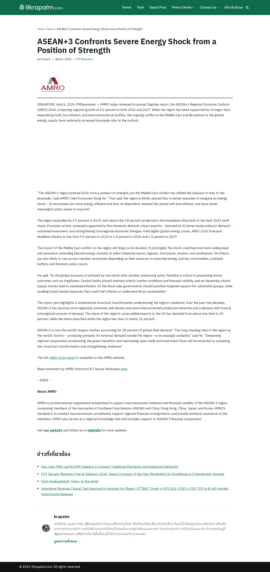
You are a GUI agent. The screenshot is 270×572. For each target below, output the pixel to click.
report (62, 358)
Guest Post (157, 7)
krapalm (46, 59)
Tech (140, 7)
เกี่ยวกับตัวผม (233, 7)
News (50, 29)
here (124, 369)
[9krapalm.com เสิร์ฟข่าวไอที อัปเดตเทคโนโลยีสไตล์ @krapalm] (41, 7)
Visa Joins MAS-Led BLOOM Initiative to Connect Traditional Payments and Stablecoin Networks (109, 467)
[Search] (247, 7)
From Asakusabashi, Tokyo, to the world (69, 481)
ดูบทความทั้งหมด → (67, 541)
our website (53, 430)
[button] (193, 7)
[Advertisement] (135, 157)
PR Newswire (84, 59)
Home (126, 7)
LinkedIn (94, 430)
